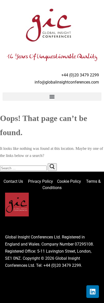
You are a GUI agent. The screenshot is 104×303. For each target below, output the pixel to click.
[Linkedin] (92, 291)
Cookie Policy (71, 181)
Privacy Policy (41, 181)
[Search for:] (24, 168)
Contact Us (16, 181)
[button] (52, 96)
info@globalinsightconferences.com (67, 82)
